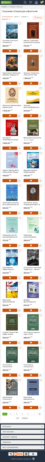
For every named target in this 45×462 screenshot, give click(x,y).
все (17, 418)
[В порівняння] (19, 50)
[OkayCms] (33, 458)
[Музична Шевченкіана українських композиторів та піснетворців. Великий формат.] (12, 95)
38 (39, 414)
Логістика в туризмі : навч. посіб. (32, 334)
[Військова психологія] (33, 128)
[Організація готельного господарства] (12, 387)
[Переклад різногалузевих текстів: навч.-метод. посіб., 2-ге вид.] (33, 225)
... (33, 414)
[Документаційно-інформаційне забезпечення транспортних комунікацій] (33, 160)
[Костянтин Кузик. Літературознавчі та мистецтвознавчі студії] (33, 192)
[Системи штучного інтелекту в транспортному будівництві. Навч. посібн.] (12, 30)
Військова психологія (32, 139)
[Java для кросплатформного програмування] (33, 95)
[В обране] (19, 23)
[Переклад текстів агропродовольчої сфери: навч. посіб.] (12, 225)
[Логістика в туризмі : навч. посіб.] (33, 322)
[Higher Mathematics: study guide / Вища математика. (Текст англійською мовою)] (12, 160)
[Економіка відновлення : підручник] (33, 387)
